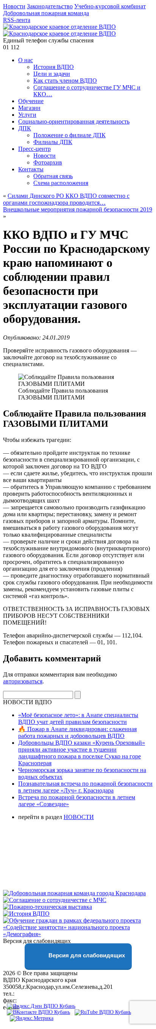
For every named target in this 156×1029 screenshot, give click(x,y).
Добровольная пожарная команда (46, 13)
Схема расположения (60, 183)
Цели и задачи (51, 73)
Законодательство (50, 6)
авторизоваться (22, 681)
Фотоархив (47, 162)
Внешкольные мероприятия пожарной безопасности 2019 (77, 209)
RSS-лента (16, 20)
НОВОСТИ (79, 817)
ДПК (24, 128)
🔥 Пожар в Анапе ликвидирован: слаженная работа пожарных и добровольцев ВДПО (77, 732)
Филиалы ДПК (52, 142)
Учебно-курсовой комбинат (110, 6)
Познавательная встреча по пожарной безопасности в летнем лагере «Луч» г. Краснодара (85, 787)
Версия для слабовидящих (86, 955)
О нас (25, 60)
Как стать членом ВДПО (65, 80)
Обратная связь (53, 176)
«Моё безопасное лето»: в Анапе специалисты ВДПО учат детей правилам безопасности (78, 718)
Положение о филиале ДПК (69, 135)
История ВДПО (53, 67)
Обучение (31, 101)
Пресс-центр (34, 149)
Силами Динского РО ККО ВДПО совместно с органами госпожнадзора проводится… (66, 199)
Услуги (27, 114)
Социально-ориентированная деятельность (73, 121)
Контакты (31, 169)
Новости (14, 6)
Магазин (29, 108)
